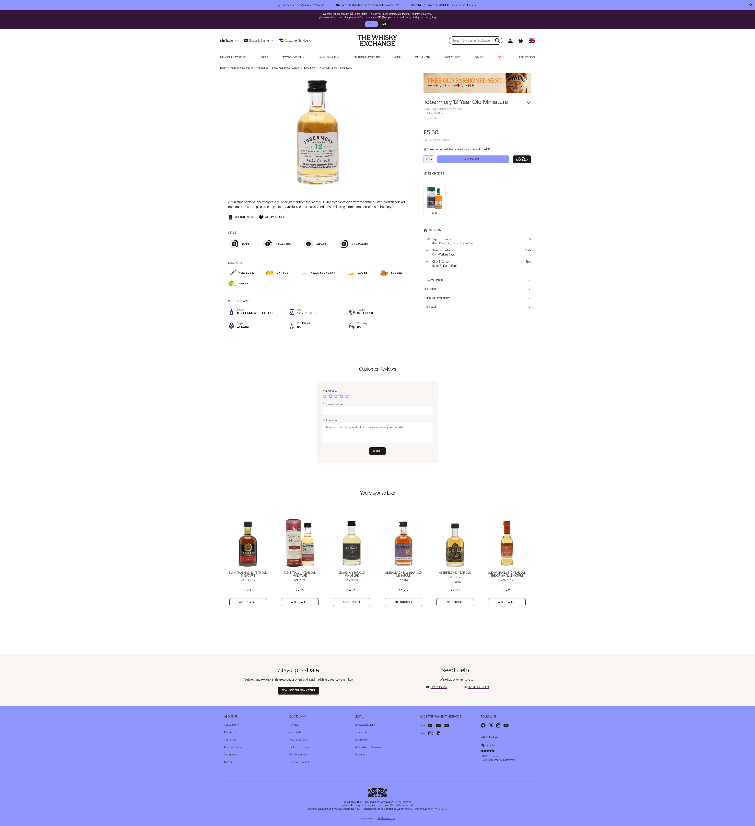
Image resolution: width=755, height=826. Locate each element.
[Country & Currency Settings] (532, 40)
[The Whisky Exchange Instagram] (498, 725)
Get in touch (439, 687)
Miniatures (452, 57)
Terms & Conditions (365, 724)
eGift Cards (295, 732)
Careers (228, 762)
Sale (501, 57)
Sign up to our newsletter (298, 690)
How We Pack (433, 280)
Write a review (329, 420)
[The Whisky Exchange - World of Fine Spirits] (377, 40)
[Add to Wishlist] (528, 102)
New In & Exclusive (233, 57)
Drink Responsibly (437, 298)
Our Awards (230, 739)
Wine (397, 57)
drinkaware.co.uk (386, 818)
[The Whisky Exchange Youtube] (506, 725)
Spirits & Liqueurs (367, 57)
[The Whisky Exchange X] (491, 725)
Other (479, 57)
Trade (229, 40)
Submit (377, 451)
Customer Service (296, 40)
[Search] (498, 40)
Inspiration (526, 57)
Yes (371, 24)
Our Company (231, 724)
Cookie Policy (361, 739)
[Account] (510, 40)
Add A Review (329, 391)
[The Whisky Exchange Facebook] (483, 725)
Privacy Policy (362, 732)
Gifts (264, 57)
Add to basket (248, 602)
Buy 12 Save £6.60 (522, 159)
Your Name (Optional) (333, 404)
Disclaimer (431, 307)
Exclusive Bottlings (298, 747)
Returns (430, 289)
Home (223, 67)
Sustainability (231, 754)
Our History (230, 732)
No (384, 24)
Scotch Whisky (293, 57)
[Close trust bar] (750, 5)
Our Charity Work (233, 747)
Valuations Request (299, 762)
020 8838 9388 (478, 687)
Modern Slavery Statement (368, 747)
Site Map (293, 724)
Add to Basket (473, 159)
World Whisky (329, 57)
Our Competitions (298, 754)
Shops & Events (259, 40)
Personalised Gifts (298, 739)
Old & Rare (423, 57)
